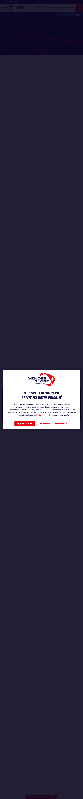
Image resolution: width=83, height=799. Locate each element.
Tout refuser (44, 423)
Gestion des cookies (43, 415)
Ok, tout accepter (24, 423)
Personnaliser (61, 423)
